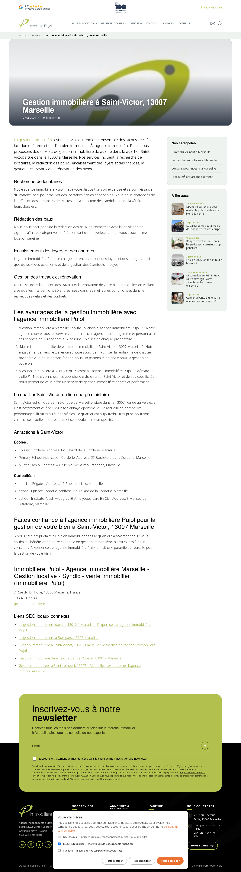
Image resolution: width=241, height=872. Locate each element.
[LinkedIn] (48, 844)
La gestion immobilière (33, 139)
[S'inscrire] (205, 745)
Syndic (150, 23)
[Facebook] (39, 844)
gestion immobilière (29, 603)
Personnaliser (142, 860)
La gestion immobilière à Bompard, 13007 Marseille (58, 637)
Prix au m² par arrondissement (192, 177)
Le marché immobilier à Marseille (194, 160)
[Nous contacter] (212, 23)
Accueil (23, 35)
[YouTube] (22, 844)
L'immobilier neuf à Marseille (191, 152)
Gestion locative (112, 23)
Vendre (134, 23)
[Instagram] (30, 844)
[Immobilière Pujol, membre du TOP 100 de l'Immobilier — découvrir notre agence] (120, 7)
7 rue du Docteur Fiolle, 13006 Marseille (207, 817)
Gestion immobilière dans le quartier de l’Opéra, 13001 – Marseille (70, 658)
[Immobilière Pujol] (41, 811)
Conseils (184, 23)
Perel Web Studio (212, 865)
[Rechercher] (220, 23)
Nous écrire (199, 845)
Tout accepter (170, 860)
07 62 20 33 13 (75, 778)
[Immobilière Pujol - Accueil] (35, 23)
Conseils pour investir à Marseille (194, 168)
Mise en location (83, 23)
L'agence (167, 23)
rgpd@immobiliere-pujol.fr (109, 778)
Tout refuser (114, 860)
